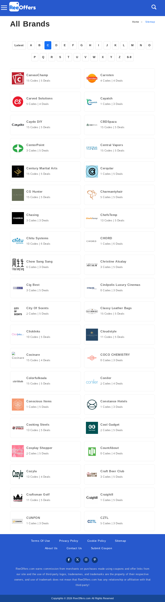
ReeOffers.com (82, 598)
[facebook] (69, 560)
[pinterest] (95, 560)
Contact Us (74, 548)
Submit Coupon (101, 548)
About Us (51, 548)
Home (135, 22)
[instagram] (86, 560)
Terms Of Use (40, 541)
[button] (154, 7)
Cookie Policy (96, 541)
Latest (19, 45)
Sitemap (120, 541)
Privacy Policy (68, 541)
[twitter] (77, 560)
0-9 (129, 57)
